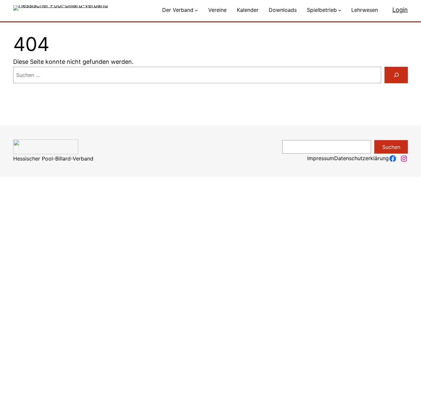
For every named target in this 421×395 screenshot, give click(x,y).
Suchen (391, 147)
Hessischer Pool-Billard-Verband (53, 158)
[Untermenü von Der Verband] (196, 10)
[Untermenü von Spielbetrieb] (339, 10)
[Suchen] (396, 75)
